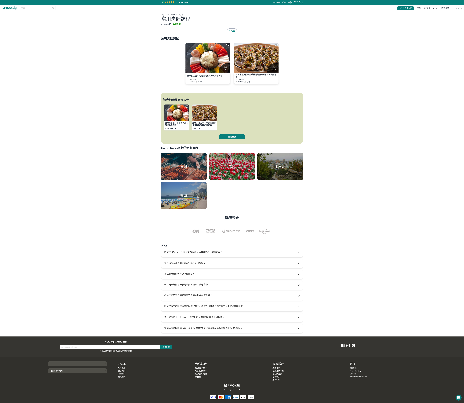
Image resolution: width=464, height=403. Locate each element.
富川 (181, 14)
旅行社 (198, 376)
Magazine (121, 374)
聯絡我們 (276, 368)
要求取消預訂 (278, 371)
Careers (353, 374)
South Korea (172, 14)
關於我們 (122, 371)
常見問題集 (277, 374)
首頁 (163, 14)
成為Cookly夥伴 (423, 8)
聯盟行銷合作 (201, 371)
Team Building (355, 371)
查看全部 (232, 137)
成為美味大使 (201, 374)
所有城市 (122, 368)
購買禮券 (445, 8)
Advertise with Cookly (358, 376)
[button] (175, 2)
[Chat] (459, 398)
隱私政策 (129, 351)
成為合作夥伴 (201, 368)
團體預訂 (354, 368)
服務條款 (276, 379)
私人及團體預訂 (405, 8)
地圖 (232, 31)
